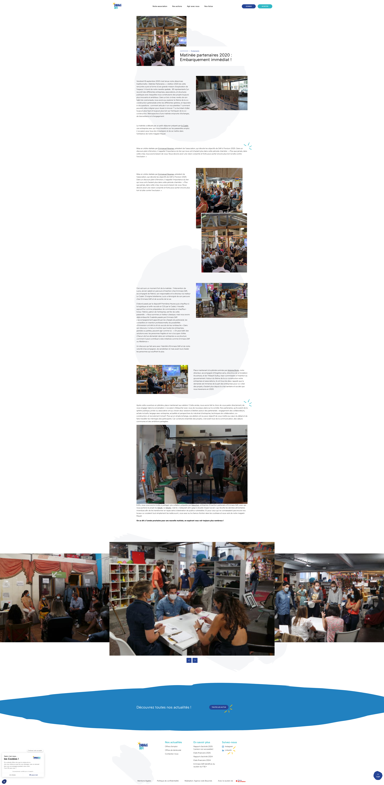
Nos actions (177, 6)
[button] (189, 660)
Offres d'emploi (171, 746)
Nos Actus (208, 6)
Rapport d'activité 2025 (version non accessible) (203, 747)
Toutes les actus (219, 707)
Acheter (265, 6)
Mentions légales (144, 781)
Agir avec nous (193, 6)
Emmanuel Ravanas (166, 148)
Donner (249, 6)
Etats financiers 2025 (202, 753)
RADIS (160, 508)
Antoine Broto (233, 370)
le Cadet (184, 126)
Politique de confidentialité (168, 781)
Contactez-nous (171, 754)
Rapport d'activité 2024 (203, 756)
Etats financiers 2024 (202, 760)
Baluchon (195, 505)
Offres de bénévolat (173, 750)
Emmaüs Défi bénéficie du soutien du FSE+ (204, 765)
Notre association (160, 6)
